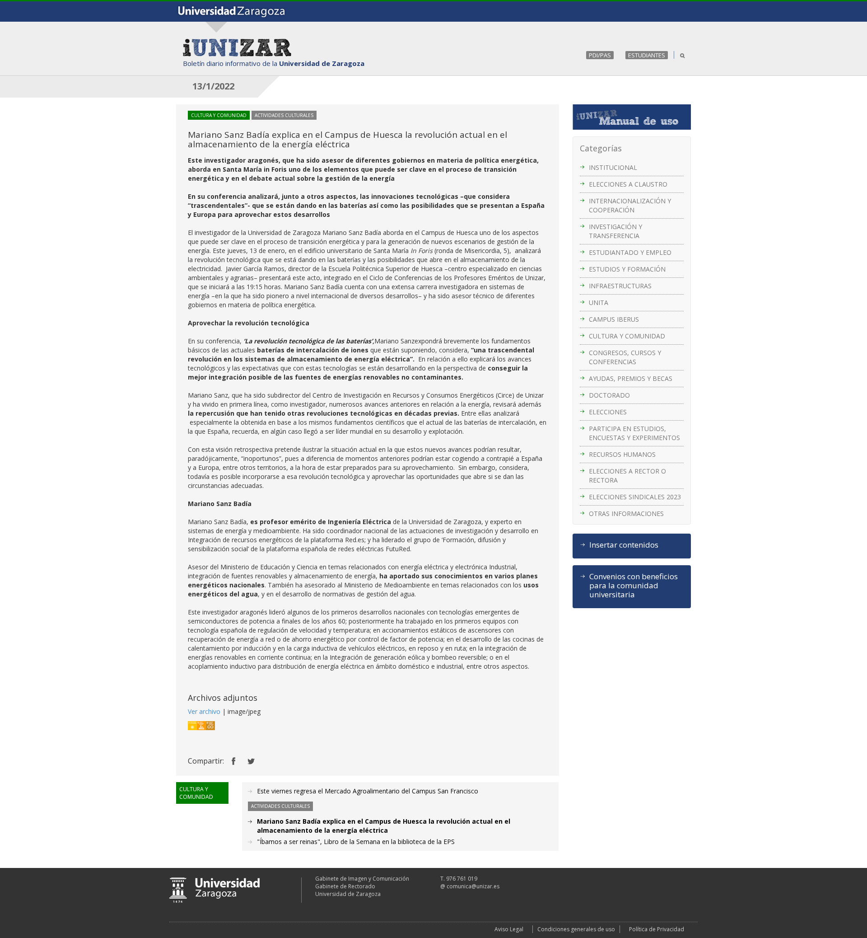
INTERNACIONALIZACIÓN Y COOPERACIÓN (630, 205)
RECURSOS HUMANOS (622, 454)
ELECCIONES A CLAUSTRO (628, 184)
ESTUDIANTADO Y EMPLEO (630, 252)
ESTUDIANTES (646, 55)
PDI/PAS (600, 55)
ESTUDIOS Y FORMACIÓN (627, 269)
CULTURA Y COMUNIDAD (627, 336)
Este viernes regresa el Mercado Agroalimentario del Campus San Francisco (367, 791)
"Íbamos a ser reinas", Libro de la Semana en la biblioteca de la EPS (356, 841)
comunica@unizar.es (473, 886)
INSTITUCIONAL (613, 167)
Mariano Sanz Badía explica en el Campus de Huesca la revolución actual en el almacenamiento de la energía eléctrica (383, 826)
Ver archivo (204, 711)
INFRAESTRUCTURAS (620, 285)
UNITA (598, 302)
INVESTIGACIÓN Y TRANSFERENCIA (615, 231)
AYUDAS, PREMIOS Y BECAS (630, 378)
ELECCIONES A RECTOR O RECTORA (627, 475)
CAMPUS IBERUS (614, 319)
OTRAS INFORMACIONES (626, 513)
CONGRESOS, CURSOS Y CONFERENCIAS (625, 357)
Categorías (601, 148)
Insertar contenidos (623, 544)
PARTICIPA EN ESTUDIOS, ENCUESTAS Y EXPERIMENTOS (634, 433)
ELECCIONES (608, 412)
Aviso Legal (508, 929)
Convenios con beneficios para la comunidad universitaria (633, 585)
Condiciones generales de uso (576, 929)
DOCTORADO (609, 395)
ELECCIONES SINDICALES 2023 (635, 496)
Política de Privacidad (656, 929)
